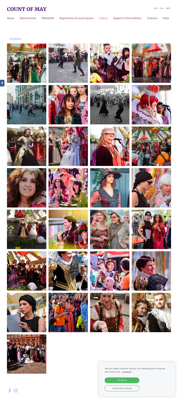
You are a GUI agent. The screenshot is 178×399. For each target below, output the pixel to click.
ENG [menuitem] (162, 8)
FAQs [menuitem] (166, 18)
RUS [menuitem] (168, 8)
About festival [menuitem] (28, 18)
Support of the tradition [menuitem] (127, 18)
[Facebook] (10, 390)
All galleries (16, 38)
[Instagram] (16, 390)
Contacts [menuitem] (152, 18)
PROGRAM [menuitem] (48, 18)
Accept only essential (122, 388)
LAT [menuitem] (155, 8)
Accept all (122, 380)
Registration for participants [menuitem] (77, 18)
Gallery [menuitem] (103, 18)
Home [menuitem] (10, 18)
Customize (127, 371)
